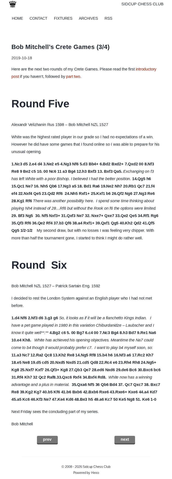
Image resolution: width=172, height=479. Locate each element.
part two (73, 76)
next (125, 439)
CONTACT (38, 18)
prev (47, 439)
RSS (108, 18)
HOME (17, 18)
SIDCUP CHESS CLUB (142, 4)
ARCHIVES (88, 18)
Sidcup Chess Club (96, 466)
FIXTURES (63, 18)
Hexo (95, 473)
